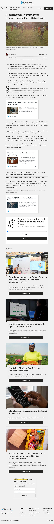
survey (8, 131)
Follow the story (25, 293)
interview (16, 136)
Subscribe (47, 8)
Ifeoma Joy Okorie (12, 54)
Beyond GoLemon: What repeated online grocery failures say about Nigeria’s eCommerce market (27, 456)
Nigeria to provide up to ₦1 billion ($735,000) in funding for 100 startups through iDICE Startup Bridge (30, 177)
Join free (25, 495)
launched (13, 122)
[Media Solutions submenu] (17, 9)
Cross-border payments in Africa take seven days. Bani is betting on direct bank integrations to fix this (28, 279)
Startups (46, 57)
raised (16, 185)
